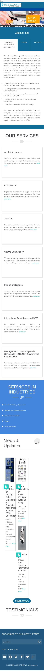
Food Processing (10, 426)
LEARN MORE (32, 19)
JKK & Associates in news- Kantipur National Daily (23, 494)
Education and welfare (12, 416)
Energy (7, 421)
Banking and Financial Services (15, 410)
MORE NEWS (21, 601)
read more (7, 199)
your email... (7, 642)
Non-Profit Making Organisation (15, 405)
